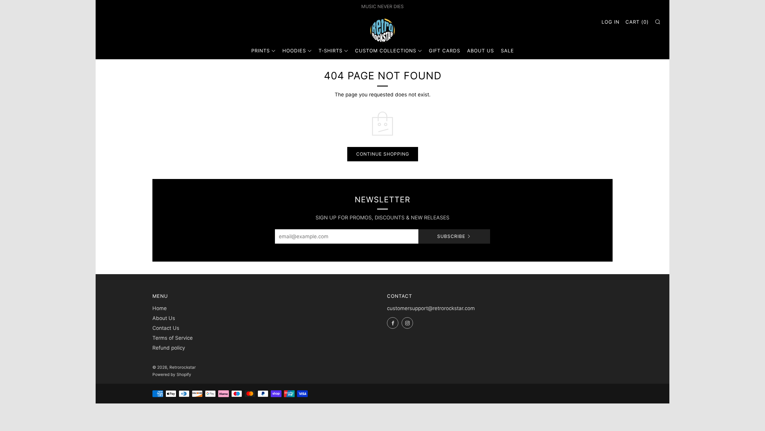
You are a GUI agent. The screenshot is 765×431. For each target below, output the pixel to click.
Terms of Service (172, 338)
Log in (610, 22)
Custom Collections (385, 51)
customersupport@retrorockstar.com (431, 308)
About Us (480, 51)
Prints (260, 51)
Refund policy (168, 348)
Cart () (637, 22)
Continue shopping (382, 154)
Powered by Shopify (171, 374)
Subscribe (451, 236)
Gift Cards (444, 51)
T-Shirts (330, 51)
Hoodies (294, 51)
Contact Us (165, 328)
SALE (507, 51)
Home (159, 308)
